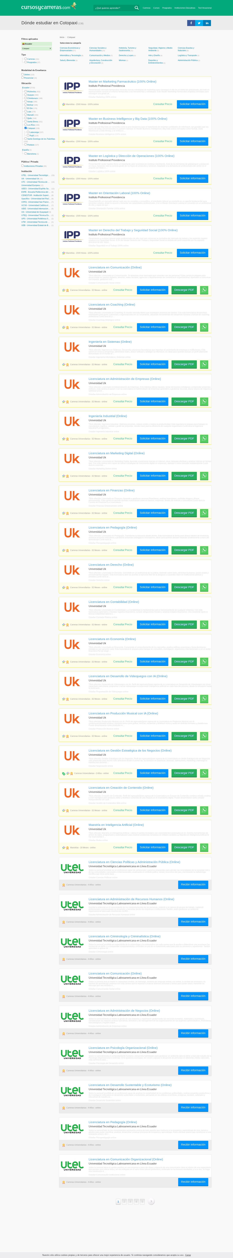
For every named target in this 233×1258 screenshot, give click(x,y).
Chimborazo (32, 98)
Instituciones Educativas (185, 8)
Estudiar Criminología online (101, 952)
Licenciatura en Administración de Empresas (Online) (125, 379)
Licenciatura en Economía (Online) (112, 639)
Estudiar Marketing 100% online (102, 97)
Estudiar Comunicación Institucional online (107, 1175)
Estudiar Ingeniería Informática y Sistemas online (110, 357)
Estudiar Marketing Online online (103, 469)
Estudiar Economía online (100, 654)
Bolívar (30, 105)
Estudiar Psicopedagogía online (102, 543)
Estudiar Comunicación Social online (104, 283)
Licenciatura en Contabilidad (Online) (114, 602)
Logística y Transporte (187, 55)
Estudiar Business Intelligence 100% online (107, 134)
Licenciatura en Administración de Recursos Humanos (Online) (131, 899)
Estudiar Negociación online (101, 766)
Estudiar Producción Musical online (104, 729)
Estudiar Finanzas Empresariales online (106, 506)
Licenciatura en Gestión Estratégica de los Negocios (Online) (130, 750)
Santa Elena (32, 122)
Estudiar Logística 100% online (102, 171)
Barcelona (31, 154)
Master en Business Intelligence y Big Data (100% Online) (128, 118)
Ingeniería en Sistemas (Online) (110, 341)
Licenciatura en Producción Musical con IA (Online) (123, 713)
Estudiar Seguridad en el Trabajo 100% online (109, 246)
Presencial (29, 78)
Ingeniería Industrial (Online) (108, 416)
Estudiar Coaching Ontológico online (104, 320)
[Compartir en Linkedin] (207, 23)
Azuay (30, 102)
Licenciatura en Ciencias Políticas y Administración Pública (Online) (134, 862)
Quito (29, 118)
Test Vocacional (205, 8)
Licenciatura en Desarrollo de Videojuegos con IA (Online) (128, 676)
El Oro (30, 108)
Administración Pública (188, 60)
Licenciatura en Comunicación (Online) (115, 267)
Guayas (30, 95)
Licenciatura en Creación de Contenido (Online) (121, 787)
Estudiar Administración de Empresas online (108, 394)
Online (27, 75)
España (25, 150)
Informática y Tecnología (70, 55)
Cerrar (188, 1255)
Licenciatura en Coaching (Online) (112, 304)
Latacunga (34, 132)
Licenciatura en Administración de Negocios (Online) (124, 1010)
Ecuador (26, 88)
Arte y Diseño (154, 55)
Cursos (156, 8)
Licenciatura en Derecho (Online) (111, 564)
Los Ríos (31, 125)
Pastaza (30, 145)
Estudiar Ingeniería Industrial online (104, 431)
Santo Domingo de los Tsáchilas (41, 139)
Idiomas (122, 60)
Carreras (146, 8)
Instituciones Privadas (35, 166)
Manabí (30, 115)
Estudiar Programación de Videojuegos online (108, 692)
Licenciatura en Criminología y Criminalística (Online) (124, 936)
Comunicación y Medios (100, 55)
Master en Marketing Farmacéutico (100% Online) (122, 81)
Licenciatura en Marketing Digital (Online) (117, 453)
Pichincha (31, 92)
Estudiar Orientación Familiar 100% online (107, 208)
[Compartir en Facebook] (191, 23)
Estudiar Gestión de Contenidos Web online (107, 803)
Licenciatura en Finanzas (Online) (112, 490)
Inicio (62, 37)
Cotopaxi (31, 128)
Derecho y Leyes (126, 55)
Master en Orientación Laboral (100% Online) (119, 193)
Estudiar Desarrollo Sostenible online (105, 1100)
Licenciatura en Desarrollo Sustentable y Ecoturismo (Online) (130, 1085)
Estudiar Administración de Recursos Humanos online (112, 915)
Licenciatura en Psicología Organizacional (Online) (123, 1047)
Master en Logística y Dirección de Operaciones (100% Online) (131, 156)
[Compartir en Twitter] (199, 23)
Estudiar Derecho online (99, 580)
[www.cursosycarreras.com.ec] (49, 7)
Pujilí (32, 136)
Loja (29, 112)
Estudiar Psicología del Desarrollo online (106, 1063)
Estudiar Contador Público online (103, 617)
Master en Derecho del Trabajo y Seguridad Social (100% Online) (133, 230)
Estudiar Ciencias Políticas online (103, 877)
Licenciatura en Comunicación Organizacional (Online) (126, 1159)
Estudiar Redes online (98, 840)
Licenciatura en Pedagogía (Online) (113, 527)
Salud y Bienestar (68, 60)
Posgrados (167, 8)
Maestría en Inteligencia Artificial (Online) (116, 824)
